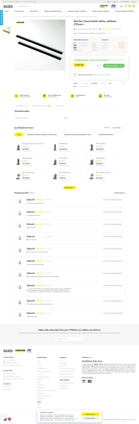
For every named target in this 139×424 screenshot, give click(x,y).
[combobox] (118, 127)
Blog (38, 360)
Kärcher (84, 366)
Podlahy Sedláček (64, 385)
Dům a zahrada (63, 363)
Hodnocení (60, 106)
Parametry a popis (22, 106)
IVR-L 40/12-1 (63, 158)
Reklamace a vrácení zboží (43, 371)
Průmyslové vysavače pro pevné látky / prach (77, 134)
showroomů (90, 370)
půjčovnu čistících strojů (111, 369)
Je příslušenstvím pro (41, 106)
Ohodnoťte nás (41, 393)
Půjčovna (115, 1)
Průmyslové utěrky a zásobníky (67, 371)
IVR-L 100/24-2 (100, 158)
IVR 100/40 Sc (63, 144)
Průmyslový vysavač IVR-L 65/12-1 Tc (33, 144)
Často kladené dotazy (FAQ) (44, 396)
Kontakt (133, 1)
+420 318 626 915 (10, 1)
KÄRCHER (39, 379)
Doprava (39, 366)
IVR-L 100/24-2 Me (28, 172)
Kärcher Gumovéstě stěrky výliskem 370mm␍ (86, 16)
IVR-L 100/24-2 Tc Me (102, 172)
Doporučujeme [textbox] (116, 128)
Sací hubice (60, 16)
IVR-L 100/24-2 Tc (64, 172)
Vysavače (32, 16)
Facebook (8, 386)
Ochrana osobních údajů (43, 377)
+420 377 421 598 (28, 1)
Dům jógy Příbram (64, 388)
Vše (19, 134)
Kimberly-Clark (41, 385)
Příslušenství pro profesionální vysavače (46, 16)
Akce (61, 360)
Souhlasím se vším (90, 414)
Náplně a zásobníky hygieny (66, 368)
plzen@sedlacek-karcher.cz (13, 376)
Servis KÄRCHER (124, 1)
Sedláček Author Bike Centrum (67, 383)
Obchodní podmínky (42, 368)
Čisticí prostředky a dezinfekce (67, 377)
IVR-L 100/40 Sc (27, 158)
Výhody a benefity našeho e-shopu (45, 390)
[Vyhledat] (19, 6)
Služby (108, 1)
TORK (38, 382)
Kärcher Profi (25, 16)
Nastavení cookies (90, 418)
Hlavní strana (17, 16)
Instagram (8, 389)
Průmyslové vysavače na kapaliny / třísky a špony (42, 134)
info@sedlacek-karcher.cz (12, 363)
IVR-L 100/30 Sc (101, 144)
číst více (109, 33)
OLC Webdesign (131, 419)
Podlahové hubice (69, 16)
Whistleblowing (41, 398)
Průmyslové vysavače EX (106, 134)
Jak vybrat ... (40, 374)
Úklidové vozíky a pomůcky (66, 374)
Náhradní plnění (41, 387)
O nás (38, 363)
